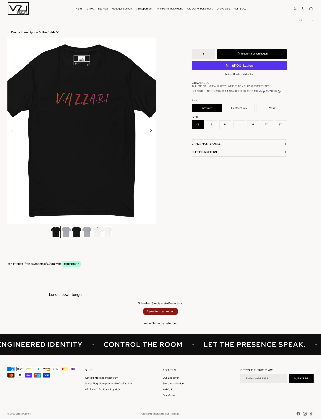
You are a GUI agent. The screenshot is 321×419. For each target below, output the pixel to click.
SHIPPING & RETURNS (205, 152)
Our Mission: (170, 395)
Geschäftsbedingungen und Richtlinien (160, 413)
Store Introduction (173, 383)
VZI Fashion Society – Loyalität (102, 389)
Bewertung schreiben (160, 311)
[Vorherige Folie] (11, 131)
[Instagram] (305, 414)
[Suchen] (295, 9)
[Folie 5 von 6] (97, 231)
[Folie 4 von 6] (86, 231)
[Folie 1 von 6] (55, 231)
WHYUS (167, 389)
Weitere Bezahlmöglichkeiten (239, 74)
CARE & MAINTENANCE (206, 143)
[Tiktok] (311, 414)
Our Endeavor (171, 377)
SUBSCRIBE (301, 378)
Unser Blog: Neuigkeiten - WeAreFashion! (108, 383)
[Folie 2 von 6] (66, 231)
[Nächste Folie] (152, 131)
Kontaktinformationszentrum (101, 377)
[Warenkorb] (311, 9)
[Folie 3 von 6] (76, 231)
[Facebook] (298, 414)
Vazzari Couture (24, 413)
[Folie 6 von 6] (107, 231)
